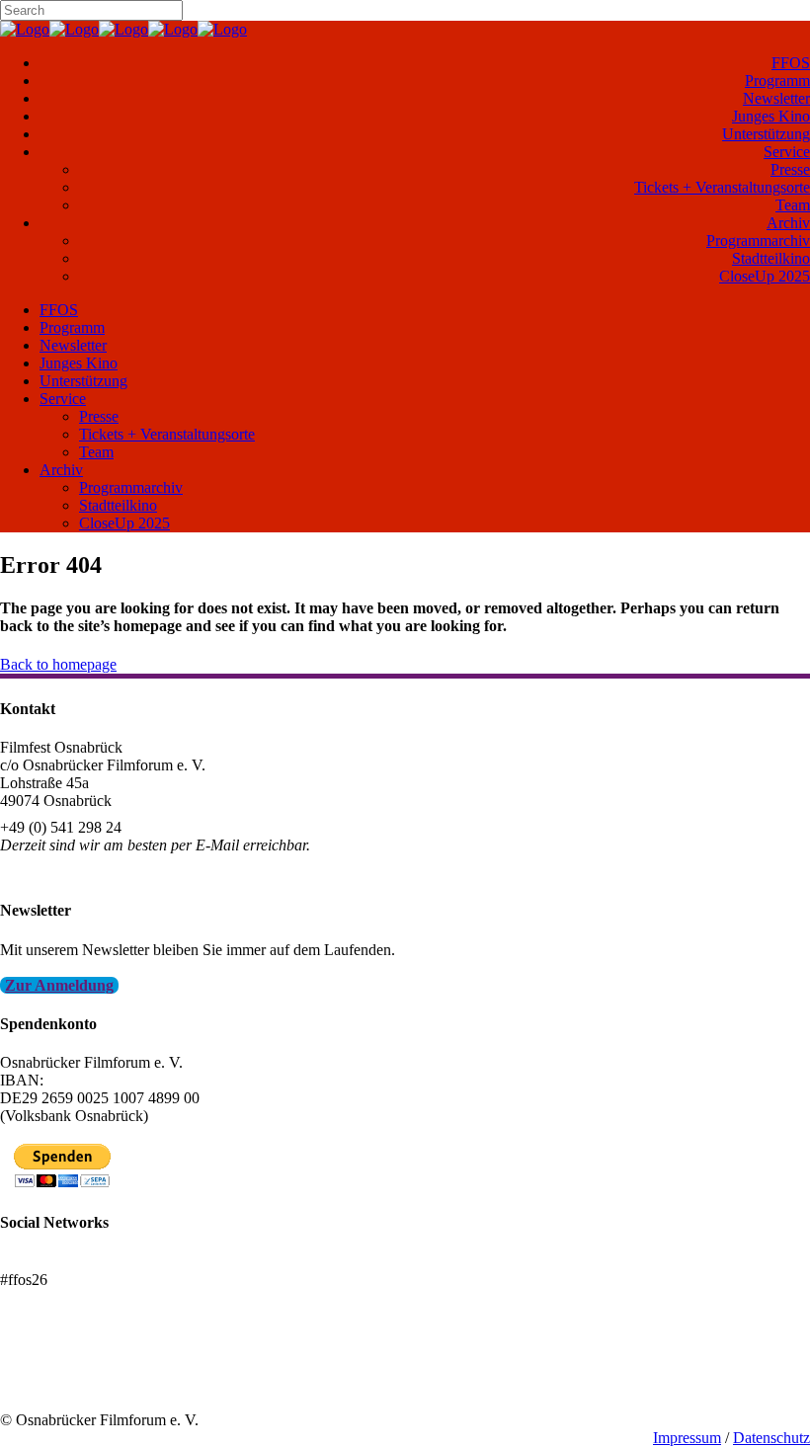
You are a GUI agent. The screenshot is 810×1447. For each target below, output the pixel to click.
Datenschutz (771, 1437)
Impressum (687, 1437)
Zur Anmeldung (59, 985)
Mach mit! (32, 1366)
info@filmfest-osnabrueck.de (90, 871)
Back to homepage (58, 664)
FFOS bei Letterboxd (66, 1261)
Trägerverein (39, 1384)
